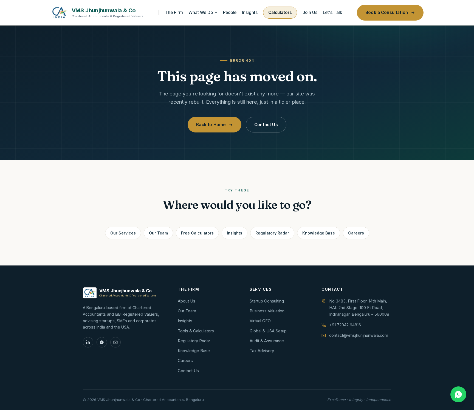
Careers (356, 233)
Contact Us (266, 124)
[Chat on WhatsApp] (458, 394)
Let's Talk (332, 12)
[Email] (115, 342)
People (229, 12)
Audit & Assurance (267, 340)
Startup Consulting (267, 301)
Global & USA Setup (268, 331)
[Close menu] (158, 12)
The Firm (174, 12)
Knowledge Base (318, 233)
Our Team (158, 233)
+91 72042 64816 (345, 325)
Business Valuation (267, 311)
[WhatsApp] (102, 342)
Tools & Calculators (196, 331)
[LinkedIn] (88, 342)
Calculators (280, 12)
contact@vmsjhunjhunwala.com (358, 335)
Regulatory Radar (272, 233)
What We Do (200, 12)
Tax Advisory (262, 350)
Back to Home (211, 124)
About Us (186, 301)
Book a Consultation (386, 12)
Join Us (310, 12)
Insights (250, 12)
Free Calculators (197, 233)
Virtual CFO (260, 320)
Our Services (123, 233)
